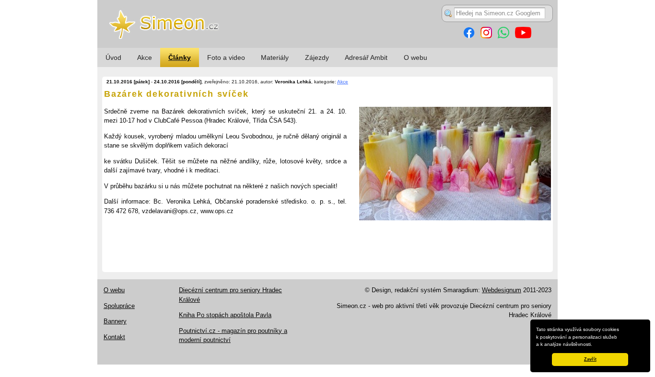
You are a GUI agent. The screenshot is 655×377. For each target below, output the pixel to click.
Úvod (113, 57)
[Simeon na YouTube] (523, 36)
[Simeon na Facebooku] (469, 36)
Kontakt (114, 337)
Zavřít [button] (590, 359)
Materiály (275, 57)
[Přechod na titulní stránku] (327, 45)
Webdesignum (501, 290)
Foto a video (226, 57)
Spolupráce (119, 305)
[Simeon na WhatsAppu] (503, 36)
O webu (415, 57)
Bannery (115, 321)
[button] (595, 345)
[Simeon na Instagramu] (486, 36)
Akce (144, 57)
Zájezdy (317, 57)
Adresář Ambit (366, 57)
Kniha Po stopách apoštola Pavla (225, 315)
